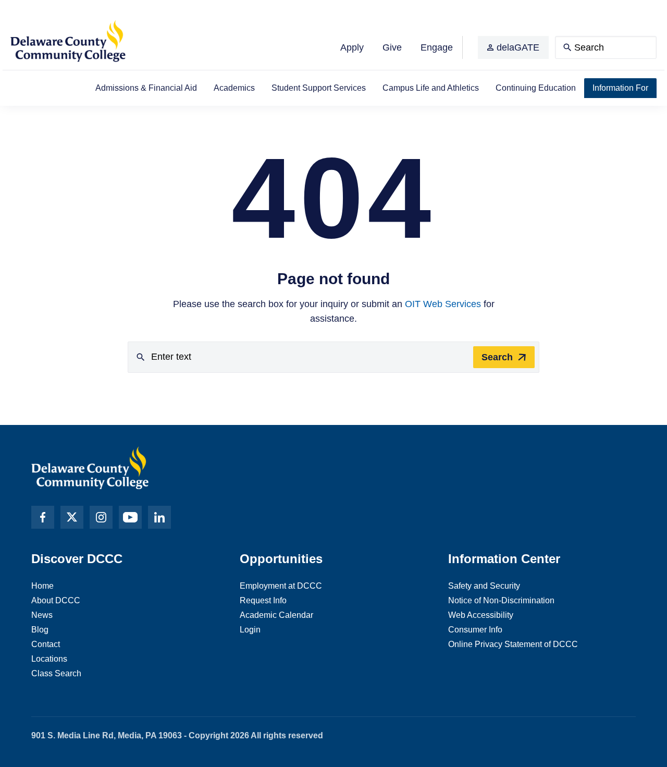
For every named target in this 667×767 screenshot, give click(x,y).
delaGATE (518, 47)
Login (250, 629)
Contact (45, 644)
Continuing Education (536, 87)
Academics (234, 87)
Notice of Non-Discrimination (501, 600)
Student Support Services (318, 87)
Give (392, 47)
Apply (352, 47)
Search (497, 357)
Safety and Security (484, 585)
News (42, 615)
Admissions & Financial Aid (146, 87)
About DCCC (55, 600)
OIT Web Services (443, 304)
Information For (620, 87)
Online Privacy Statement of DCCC (513, 644)
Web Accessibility (480, 615)
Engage (437, 47)
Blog (39, 629)
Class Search (56, 673)
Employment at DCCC (281, 585)
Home (42, 585)
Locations (49, 658)
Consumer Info (475, 629)
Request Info (263, 600)
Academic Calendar (276, 615)
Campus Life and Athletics (430, 87)
